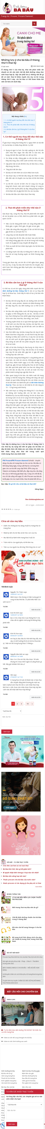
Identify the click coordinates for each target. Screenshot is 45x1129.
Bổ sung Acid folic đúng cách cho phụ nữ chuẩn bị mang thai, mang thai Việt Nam (27, 939)
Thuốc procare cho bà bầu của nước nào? (19, 880)
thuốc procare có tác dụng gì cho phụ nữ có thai (22, 883)
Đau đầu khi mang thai (29, 1078)
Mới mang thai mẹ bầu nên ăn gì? (25, 907)
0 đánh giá (15, 509)
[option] (22, 42)
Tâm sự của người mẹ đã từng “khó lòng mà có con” (22, 547)
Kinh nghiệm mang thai (8, 1081)
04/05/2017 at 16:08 (16, 656)
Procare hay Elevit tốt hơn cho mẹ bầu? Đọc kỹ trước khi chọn (23, 957)
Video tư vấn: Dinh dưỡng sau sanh (15, 1041)
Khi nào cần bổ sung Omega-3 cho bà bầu (26, 928)
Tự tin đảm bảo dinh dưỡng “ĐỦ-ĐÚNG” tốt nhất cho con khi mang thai (21, 1031)
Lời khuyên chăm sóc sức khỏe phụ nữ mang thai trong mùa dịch (22, 975)
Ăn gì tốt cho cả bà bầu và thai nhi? (22, 484)
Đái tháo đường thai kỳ (29, 1076)
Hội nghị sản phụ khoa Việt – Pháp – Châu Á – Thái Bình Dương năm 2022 (21, 962)
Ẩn (25, 116)
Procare (14, 16)
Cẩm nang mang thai (8, 1076)
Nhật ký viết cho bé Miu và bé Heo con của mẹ (20, 533)
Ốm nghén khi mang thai (30, 1083)
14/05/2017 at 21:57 (16, 594)
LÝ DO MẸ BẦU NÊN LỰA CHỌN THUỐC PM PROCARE (26, 898)
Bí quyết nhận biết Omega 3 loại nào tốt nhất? (21, 873)
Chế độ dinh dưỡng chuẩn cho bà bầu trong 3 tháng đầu (26, 918)
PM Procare (7, 460)
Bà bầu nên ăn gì (6, 1073)
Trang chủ (5, 16)
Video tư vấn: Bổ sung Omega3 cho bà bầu (18, 1038)
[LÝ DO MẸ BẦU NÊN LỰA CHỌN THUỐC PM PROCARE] (6, 900)
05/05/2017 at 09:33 (16, 636)
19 (28, 704)
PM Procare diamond (20, 460)
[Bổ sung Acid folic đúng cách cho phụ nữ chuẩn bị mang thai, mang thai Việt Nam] (6, 940)
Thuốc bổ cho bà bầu (8, 1078)
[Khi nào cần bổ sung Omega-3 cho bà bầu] (6, 930)
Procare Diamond (25, 16)
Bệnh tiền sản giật (28, 1073)
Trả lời (5, 607)
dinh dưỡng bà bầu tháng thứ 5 (16, 291)
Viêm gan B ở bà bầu (28, 1081)
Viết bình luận (38, 66)
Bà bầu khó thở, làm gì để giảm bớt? (17, 869)
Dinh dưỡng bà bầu (22, 8)
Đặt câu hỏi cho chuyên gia (22, 991)
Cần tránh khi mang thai (9, 1083)
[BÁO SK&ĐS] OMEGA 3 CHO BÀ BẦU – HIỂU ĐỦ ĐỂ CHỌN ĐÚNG (21, 969)
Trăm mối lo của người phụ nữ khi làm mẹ (18, 542)
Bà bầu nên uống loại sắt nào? (14, 876)
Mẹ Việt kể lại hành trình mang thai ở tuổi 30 (19, 538)
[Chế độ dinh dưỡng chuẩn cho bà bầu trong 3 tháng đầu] (6, 920)
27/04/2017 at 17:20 (16, 677)
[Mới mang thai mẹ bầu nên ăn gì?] (6, 910)
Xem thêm (38, 887)
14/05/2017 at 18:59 (16, 615)
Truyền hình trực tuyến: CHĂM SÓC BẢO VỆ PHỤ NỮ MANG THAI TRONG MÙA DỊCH (22, 982)
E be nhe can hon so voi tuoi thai (16, 866)
